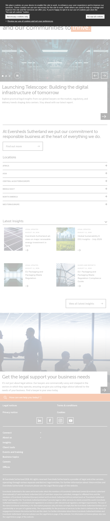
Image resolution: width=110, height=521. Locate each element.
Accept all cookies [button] (95, 16)
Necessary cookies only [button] (17, 16)
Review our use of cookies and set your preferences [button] (30, 21)
